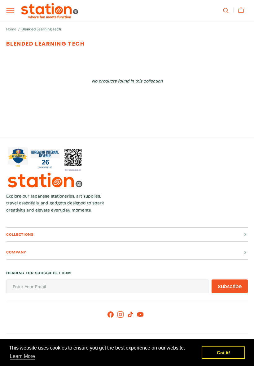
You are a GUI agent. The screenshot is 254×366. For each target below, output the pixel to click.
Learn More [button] (22, 356)
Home (11, 29)
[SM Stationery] (50, 10)
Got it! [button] (223, 352)
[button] (226, 10)
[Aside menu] (12, 10)
